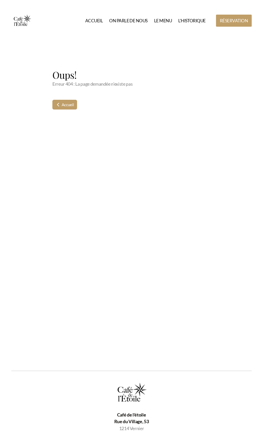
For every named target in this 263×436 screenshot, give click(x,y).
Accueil (67, 104)
